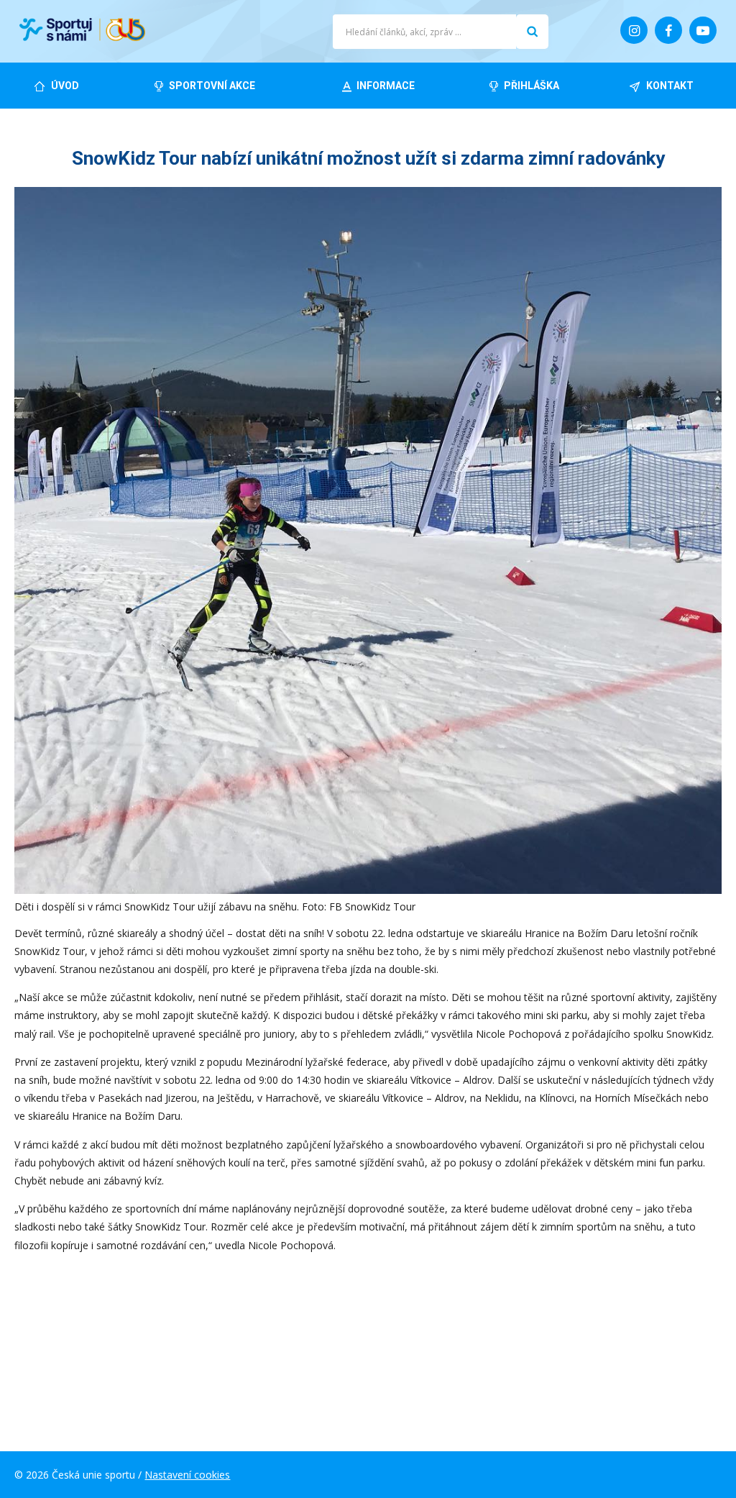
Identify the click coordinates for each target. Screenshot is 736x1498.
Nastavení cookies (187, 1474)
